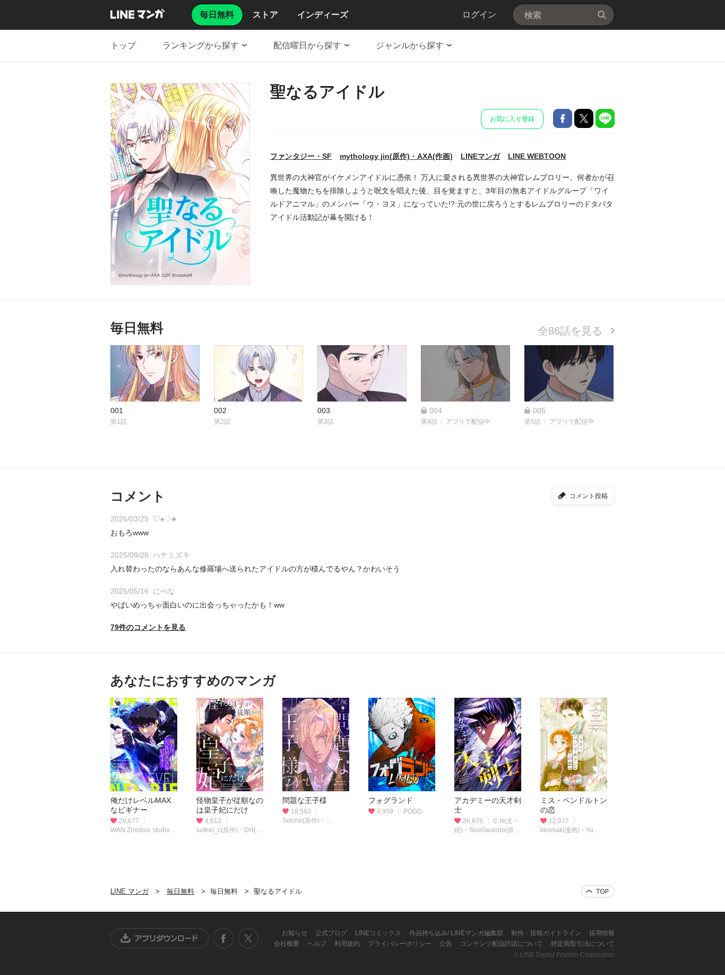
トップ (123, 45)
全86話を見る (572, 331)
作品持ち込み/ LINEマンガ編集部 (457, 933)
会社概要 (287, 943)
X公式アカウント (248, 938)
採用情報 (602, 933)
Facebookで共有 (562, 118)
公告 (446, 943)
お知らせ (295, 933)
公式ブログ (332, 933)
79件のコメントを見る (148, 627)
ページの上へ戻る (598, 891)
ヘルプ (317, 943)
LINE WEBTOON (537, 156)
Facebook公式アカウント (223, 938)
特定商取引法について (583, 943)
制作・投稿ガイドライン (547, 933)
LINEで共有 (605, 118)
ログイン (479, 14)
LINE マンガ (137, 13)
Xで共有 (583, 118)
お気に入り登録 (512, 119)
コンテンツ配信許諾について (502, 943)
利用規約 (347, 943)
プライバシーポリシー (400, 943)
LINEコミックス (379, 933)
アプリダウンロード (159, 938)
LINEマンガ (480, 156)
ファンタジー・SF (301, 156)
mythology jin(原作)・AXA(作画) (396, 156)
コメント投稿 (588, 496)
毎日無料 (180, 891)
